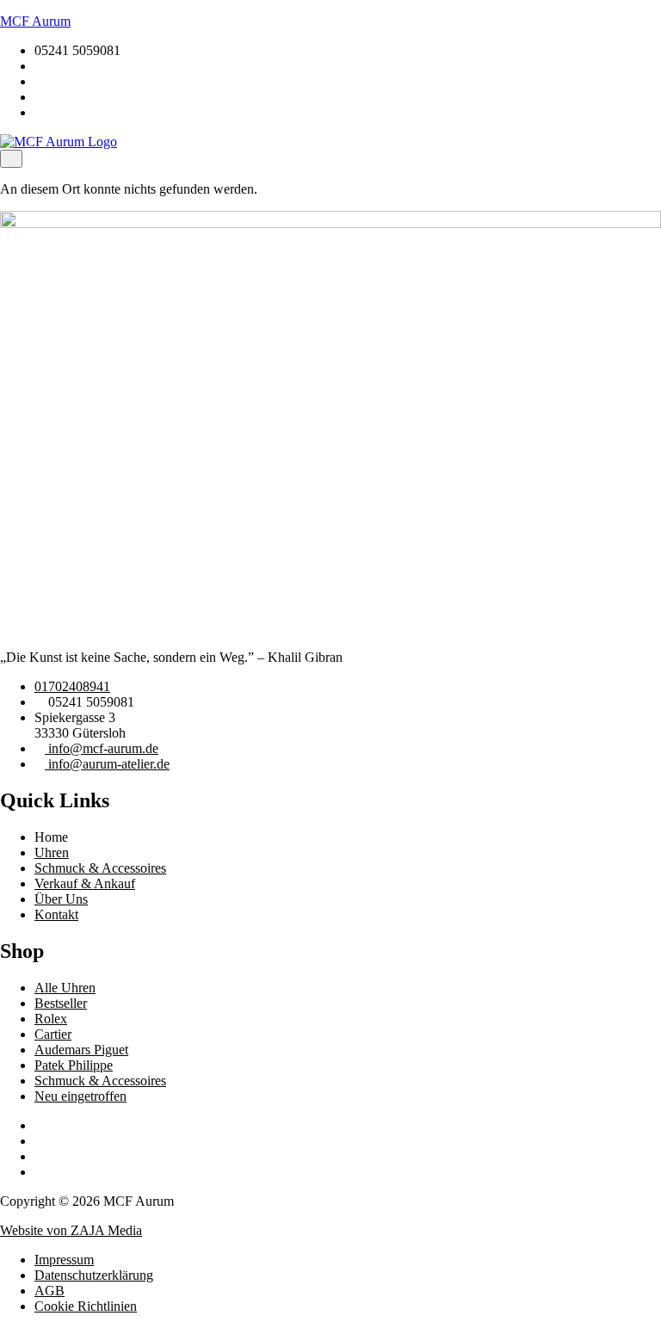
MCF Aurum (35, 21)
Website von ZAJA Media (71, 1230)
